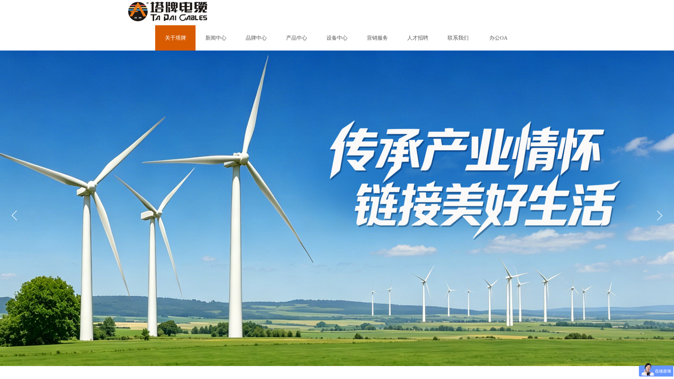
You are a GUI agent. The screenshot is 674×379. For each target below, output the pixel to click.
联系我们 (458, 38)
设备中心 (337, 38)
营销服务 (377, 38)
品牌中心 (256, 38)
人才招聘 (417, 38)
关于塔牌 (175, 38)
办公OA (498, 38)
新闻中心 (215, 38)
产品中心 (296, 38)
